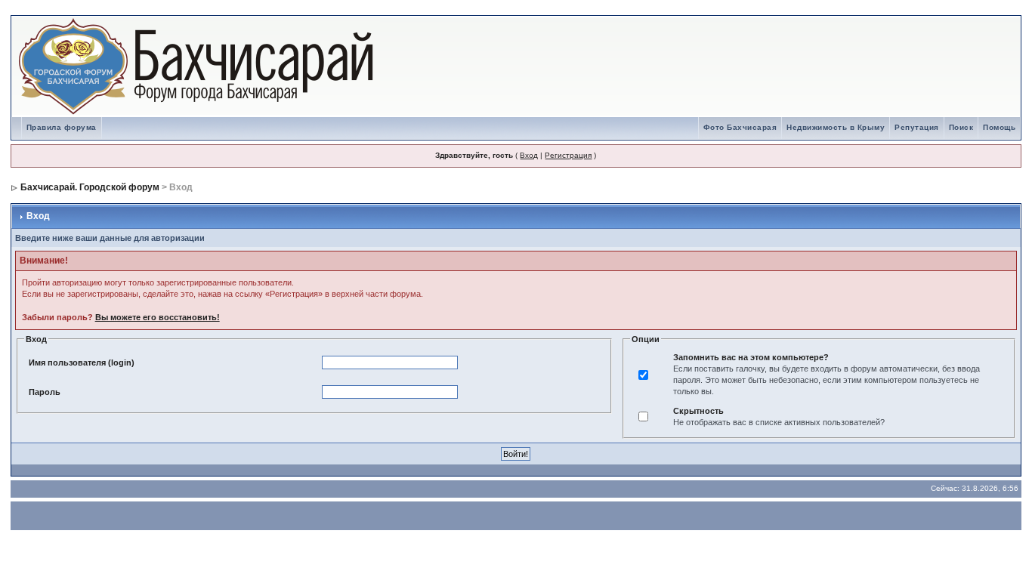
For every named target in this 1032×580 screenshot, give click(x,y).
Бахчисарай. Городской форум (89, 187)
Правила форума (61, 127)
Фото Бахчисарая (740, 127)
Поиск (961, 127)
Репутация (917, 127)
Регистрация (568, 155)
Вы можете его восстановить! (157, 317)
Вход (529, 155)
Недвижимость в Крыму (835, 127)
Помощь (999, 127)
